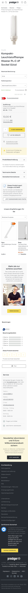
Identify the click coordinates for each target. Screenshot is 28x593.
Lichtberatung (5, 502)
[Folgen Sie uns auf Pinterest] (18, 576)
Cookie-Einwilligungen (8, 520)
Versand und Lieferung (8, 471)
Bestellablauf (5, 481)
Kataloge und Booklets (8, 511)
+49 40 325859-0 (7, 394)
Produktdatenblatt (12, 98)
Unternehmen (5, 499)
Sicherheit (4, 477)
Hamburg (12, 564)
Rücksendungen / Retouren (9, 487)
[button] (14, 457)
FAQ (2, 484)
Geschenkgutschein (7, 493)
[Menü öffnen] (3, 2)
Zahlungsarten (5, 468)
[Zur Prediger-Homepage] (14, 2)
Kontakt (14, 573)
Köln (15, 566)
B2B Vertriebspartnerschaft (9, 505)
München (23, 566)
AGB (23, 571)
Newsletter (4, 514)
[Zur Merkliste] (22, 2)
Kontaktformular (12, 382)
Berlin (17, 564)
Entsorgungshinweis (7, 490)
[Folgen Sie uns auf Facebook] (8, 576)
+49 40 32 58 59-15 (8, 399)
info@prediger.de (8, 405)
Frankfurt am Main (8, 566)
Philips (3, 50)
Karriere (3, 508)
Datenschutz (16, 571)
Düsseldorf (23, 564)
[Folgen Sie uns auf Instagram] (11, 576)
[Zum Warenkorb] (25, 2)
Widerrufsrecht (5, 474)
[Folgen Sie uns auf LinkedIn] (15, 576)
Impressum (6, 571)
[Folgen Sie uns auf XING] (21, 576)
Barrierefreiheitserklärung (9, 517)
